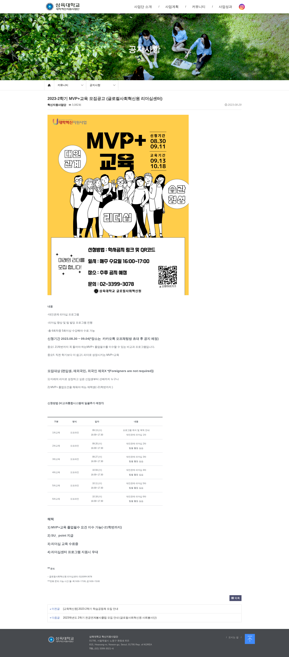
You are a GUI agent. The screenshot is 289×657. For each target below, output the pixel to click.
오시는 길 (233, 637)
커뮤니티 (63, 85)
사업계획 (172, 7)
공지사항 (95, 85)
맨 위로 (250, 639)
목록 (237, 598)
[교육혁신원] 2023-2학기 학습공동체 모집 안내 (90, 608)
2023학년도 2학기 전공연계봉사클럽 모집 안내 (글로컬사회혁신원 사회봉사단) (110, 617)
